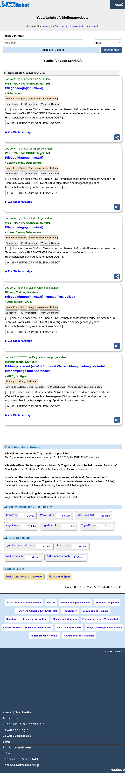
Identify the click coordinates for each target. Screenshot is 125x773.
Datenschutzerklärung (20, 765)
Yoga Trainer (61, 26)
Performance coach (65, 556)
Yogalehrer (48, 26)
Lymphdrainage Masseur (28, 546)
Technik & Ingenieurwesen (75, 602)
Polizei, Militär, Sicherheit (44, 635)
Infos (6, 753)
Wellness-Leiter (23, 556)
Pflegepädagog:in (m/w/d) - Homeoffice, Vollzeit (40, 296)
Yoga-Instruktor (58, 526)
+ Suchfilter (51, 49)
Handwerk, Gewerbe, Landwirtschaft (37, 610)
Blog (6, 741)
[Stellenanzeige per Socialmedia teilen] (117, 137)
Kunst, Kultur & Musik (69, 627)
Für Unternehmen (16, 747)
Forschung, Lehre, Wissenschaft (100, 619)
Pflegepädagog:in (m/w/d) (24, 88)
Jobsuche (10, 718)
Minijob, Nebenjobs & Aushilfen (104, 627)
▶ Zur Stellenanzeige (18, 132)
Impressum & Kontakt (20, 759)
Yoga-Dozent (96, 526)
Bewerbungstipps (16, 735)
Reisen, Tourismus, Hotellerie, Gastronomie (27, 627)
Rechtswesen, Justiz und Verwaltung (26, 619)
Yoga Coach (92, 26)
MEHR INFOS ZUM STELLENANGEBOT (35, 123)
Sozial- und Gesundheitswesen (24, 576)
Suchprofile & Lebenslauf (23, 724)
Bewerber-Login (15, 730)
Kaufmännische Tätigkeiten (79, 635)
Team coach (72, 546)
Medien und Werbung (65, 619)
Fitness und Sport (59, 576)
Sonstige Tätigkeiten (107, 602)
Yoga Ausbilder (77, 26)
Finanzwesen (69, 610)
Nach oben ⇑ (114, 651)
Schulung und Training (95, 610)
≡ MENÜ (117, 4)
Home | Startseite (16, 712)
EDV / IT (51, 602)
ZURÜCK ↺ (118, 770)
